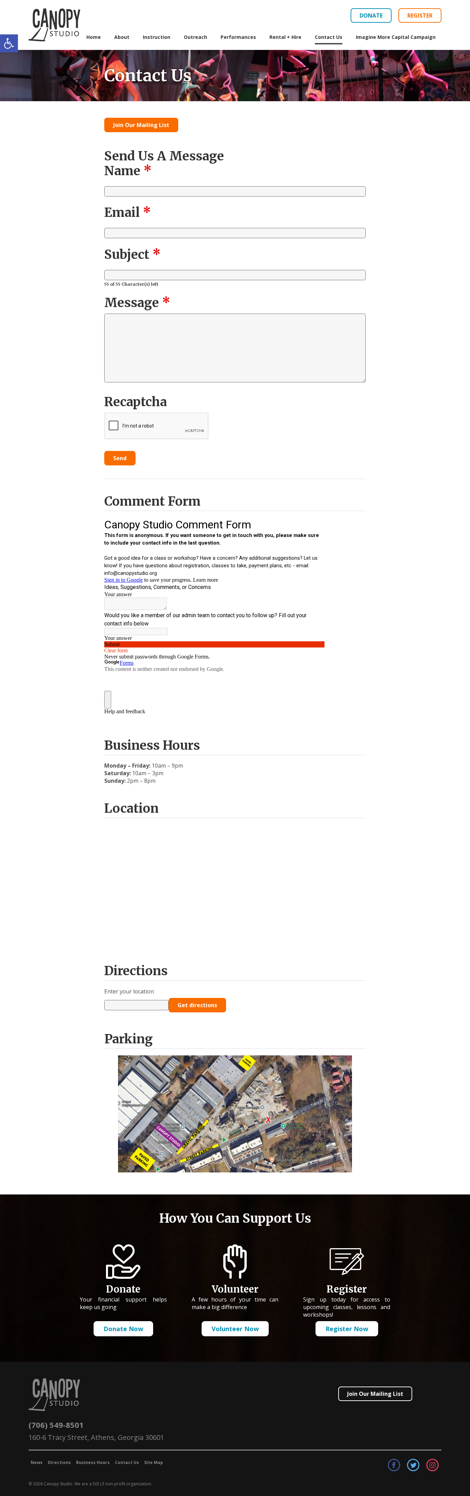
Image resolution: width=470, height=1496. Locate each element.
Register (419, 15)
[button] (9, 43)
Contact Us (328, 37)
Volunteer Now (235, 1328)
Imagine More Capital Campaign (396, 37)
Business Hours (93, 1462)
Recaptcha (135, 401)
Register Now (346, 1328)
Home (93, 37)
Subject (132, 254)
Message (137, 302)
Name (128, 171)
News (37, 1462)
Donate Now (123, 1328)
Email (127, 212)
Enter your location (129, 991)
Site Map (153, 1462)
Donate (371, 15)
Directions (59, 1462)
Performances (238, 37)
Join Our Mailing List (141, 125)
